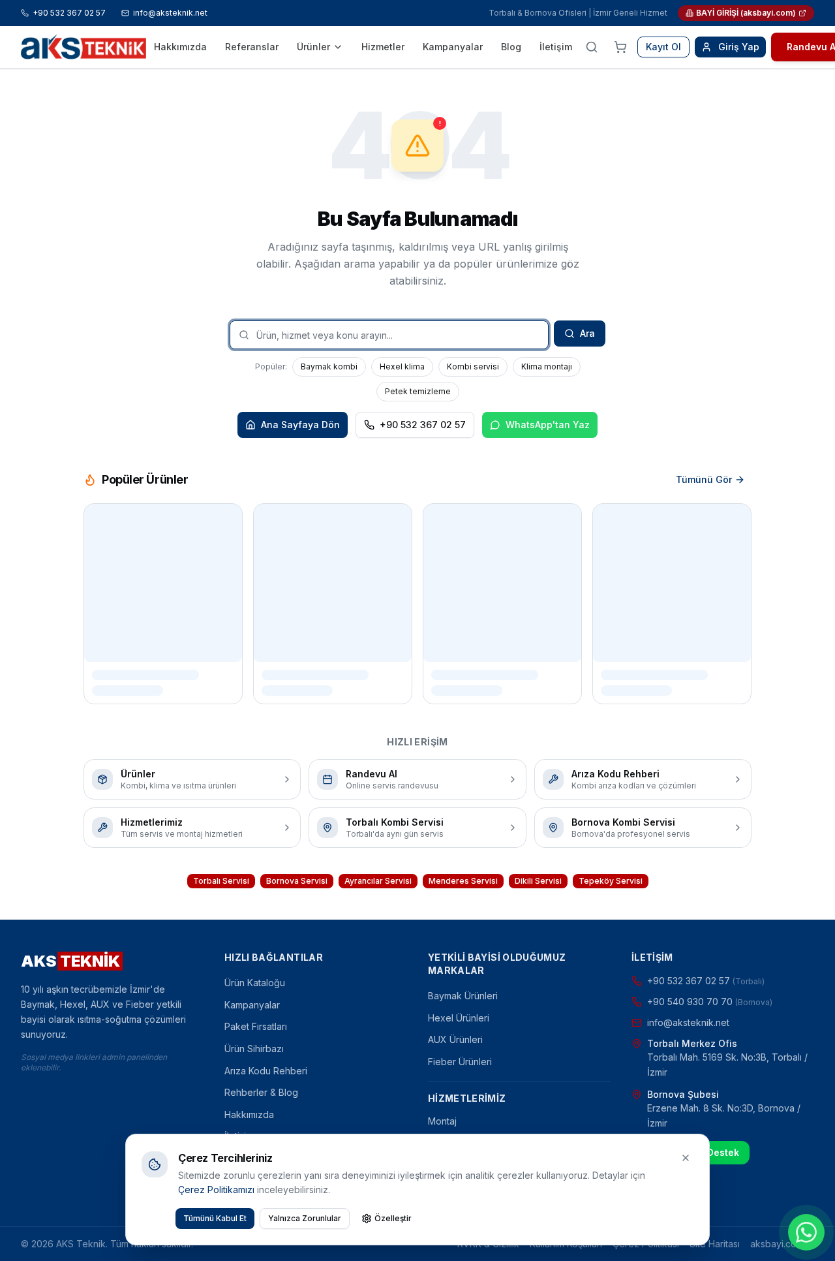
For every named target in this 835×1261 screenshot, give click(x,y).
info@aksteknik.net (170, 13)
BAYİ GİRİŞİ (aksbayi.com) (746, 13)
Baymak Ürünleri (463, 995)
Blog (511, 46)
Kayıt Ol (663, 46)
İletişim (555, 46)
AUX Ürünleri (455, 1039)
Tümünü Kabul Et (215, 1218)
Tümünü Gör (704, 479)
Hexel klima (402, 366)
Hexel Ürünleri (458, 1017)
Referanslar (252, 46)
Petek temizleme (418, 391)
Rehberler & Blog (261, 1092)
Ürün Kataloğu (254, 982)
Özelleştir (393, 1218)
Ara (587, 333)
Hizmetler (382, 46)
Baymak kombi (329, 366)
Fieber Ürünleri (460, 1061)
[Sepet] (620, 47)
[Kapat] (685, 1158)
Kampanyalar (453, 46)
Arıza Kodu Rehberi (265, 1070)
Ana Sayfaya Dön (300, 424)
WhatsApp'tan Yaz (548, 424)
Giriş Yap (738, 46)
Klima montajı (546, 366)
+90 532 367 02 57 (69, 13)
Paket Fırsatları (255, 1026)
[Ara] (591, 47)
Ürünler (313, 46)
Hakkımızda (180, 46)
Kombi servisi (473, 366)
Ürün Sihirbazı (254, 1048)
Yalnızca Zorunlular (304, 1218)
